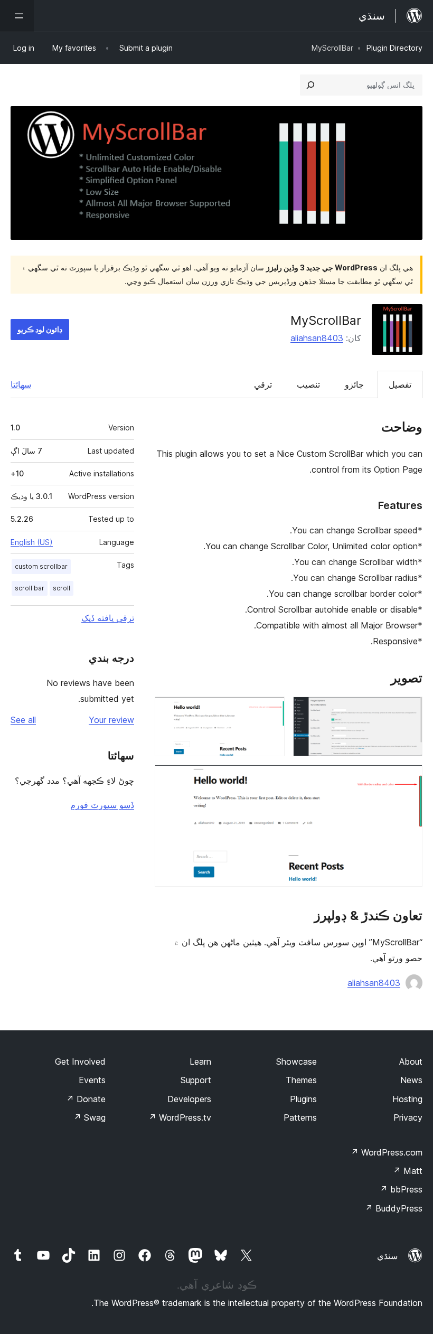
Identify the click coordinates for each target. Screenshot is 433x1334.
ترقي (263, 384)
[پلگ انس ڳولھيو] (310, 85)
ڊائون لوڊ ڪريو (39, 329)
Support (196, 1080)
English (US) (32, 542)
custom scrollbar (41, 566)
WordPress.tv (179, 1117)
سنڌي (387, 1256)
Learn (200, 1061)
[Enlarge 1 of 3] (408, 711)
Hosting (407, 1099)
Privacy (407, 1117)
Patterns (300, 1117)
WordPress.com (386, 1152)
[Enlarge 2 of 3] (270, 711)
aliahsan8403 (316, 338)
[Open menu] (17, 16)
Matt (407, 1171)
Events (92, 1080)
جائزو (354, 384)
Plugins (303, 1099)
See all (23, 720)
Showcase (296, 1061)
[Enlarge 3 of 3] (408, 779)
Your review (111, 720)
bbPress (401, 1189)
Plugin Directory (394, 47)
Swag (89, 1117)
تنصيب (308, 384)
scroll (61, 588)
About (410, 1061)
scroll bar (29, 588)
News (411, 1080)
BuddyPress (393, 1208)
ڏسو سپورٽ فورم (102, 805)
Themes (301, 1080)
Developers (189, 1099)
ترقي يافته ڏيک (107, 618)
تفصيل (400, 384)
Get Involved (80, 1061)
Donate (86, 1099)
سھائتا (21, 384)
